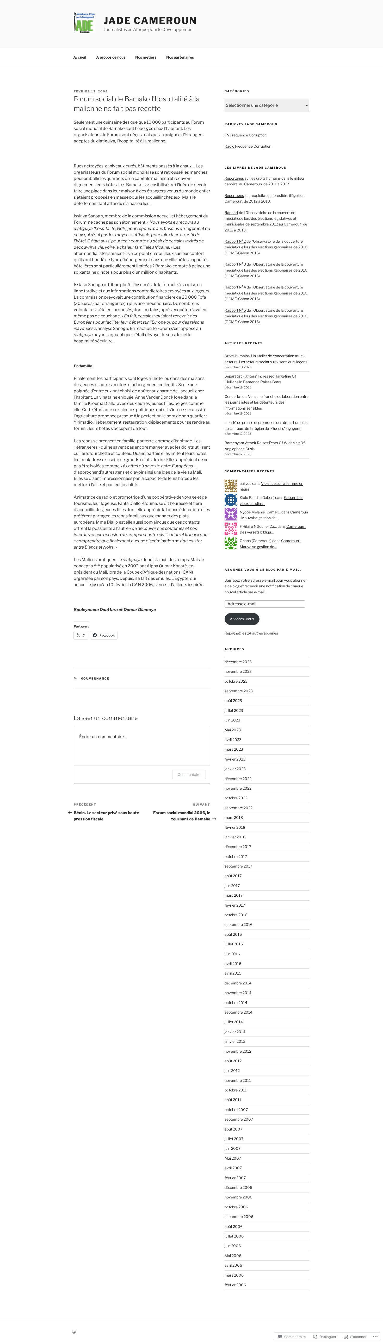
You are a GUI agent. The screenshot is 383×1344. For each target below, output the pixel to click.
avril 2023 (233, 739)
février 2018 (235, 827)
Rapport (231, 212)
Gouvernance (95, 678)
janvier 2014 (235, 1031)
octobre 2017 (236, 856)
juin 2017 (232, 885)
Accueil (79, 57)
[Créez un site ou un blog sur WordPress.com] (74, 1332)
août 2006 (234, 1226)
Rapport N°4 (235, 287)
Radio (230, 146)
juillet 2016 (234, 944)
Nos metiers (145, 57)
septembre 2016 (238, 924)
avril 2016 (233, 963)
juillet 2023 (234, 710)
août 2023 (233, 700)
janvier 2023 (235, 769)
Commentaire (189, 774)
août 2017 (233, 876)
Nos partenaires (180, 57)
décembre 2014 (238, 983)
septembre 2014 (238, 1012)
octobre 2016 (236, 915)
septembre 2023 (239, 691)
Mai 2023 (233, 730)
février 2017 (235, 905)
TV (227, 135)
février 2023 (235, 759)
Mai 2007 (233, 1158)
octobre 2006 (236, 1207)
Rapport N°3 (235, 264)
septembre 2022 (238, 808)
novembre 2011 (238, 1080)
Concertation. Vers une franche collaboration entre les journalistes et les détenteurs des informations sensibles (266, 402)
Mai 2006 (233, 1255)
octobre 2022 (236, 798)
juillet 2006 (234, 1236)
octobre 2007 (236, 1109)
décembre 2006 (238, 1187)
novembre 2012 (238, 1051)
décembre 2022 (238, 778)
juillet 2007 (234, 1138)
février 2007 (235, 1178)
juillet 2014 (234, 1022)
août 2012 (233, 1061)
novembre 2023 (238, 671)
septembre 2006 (239, 1216)
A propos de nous (110, 57)
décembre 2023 (238, 662)
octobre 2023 (236, 681)
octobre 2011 (236, 1090)
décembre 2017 (238, 846)
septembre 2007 (239, 1119)
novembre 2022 (238, 788)
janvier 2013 (235, 1041)
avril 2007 (233, 1168)
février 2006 (235, 1285)
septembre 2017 (238, 866)
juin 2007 (232, 1148)
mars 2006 (234, 1275)
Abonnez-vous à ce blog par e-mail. (263, 569)
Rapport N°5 (235, 310)
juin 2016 (232, 954)
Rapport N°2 (235, 241)
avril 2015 (233, 973)
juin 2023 (232, 720)
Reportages (234, 178)
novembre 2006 (238, 1197)
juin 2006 (233, 1245)
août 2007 (233, 1129)
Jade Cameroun (150, 20)
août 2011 (233, 1099)
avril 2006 (233, 1265)
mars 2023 (234, 749)
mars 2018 (234, 817)
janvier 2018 (235, 837)
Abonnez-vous (242, 619)
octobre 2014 (236, 1002)
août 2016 (233, 934)
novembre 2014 (238, 992)
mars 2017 (234, 895)
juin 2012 (232, 1070)
